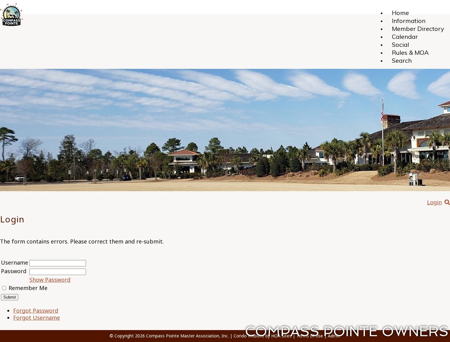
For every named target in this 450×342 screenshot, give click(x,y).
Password (13, 271)
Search (402, 60)
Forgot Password (35, 310)
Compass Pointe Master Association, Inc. (187, 336)
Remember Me (28, 288)
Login (434, 202)
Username (14, 262)
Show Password (49, 279)
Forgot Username (36, 317)
